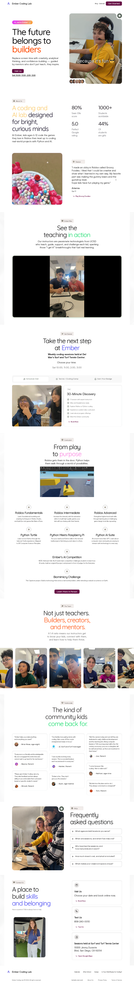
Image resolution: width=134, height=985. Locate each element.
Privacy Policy (102, 980)
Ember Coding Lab (18, 980)
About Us (90, 980)
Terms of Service (116, 980)
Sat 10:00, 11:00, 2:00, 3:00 (24, 75)
